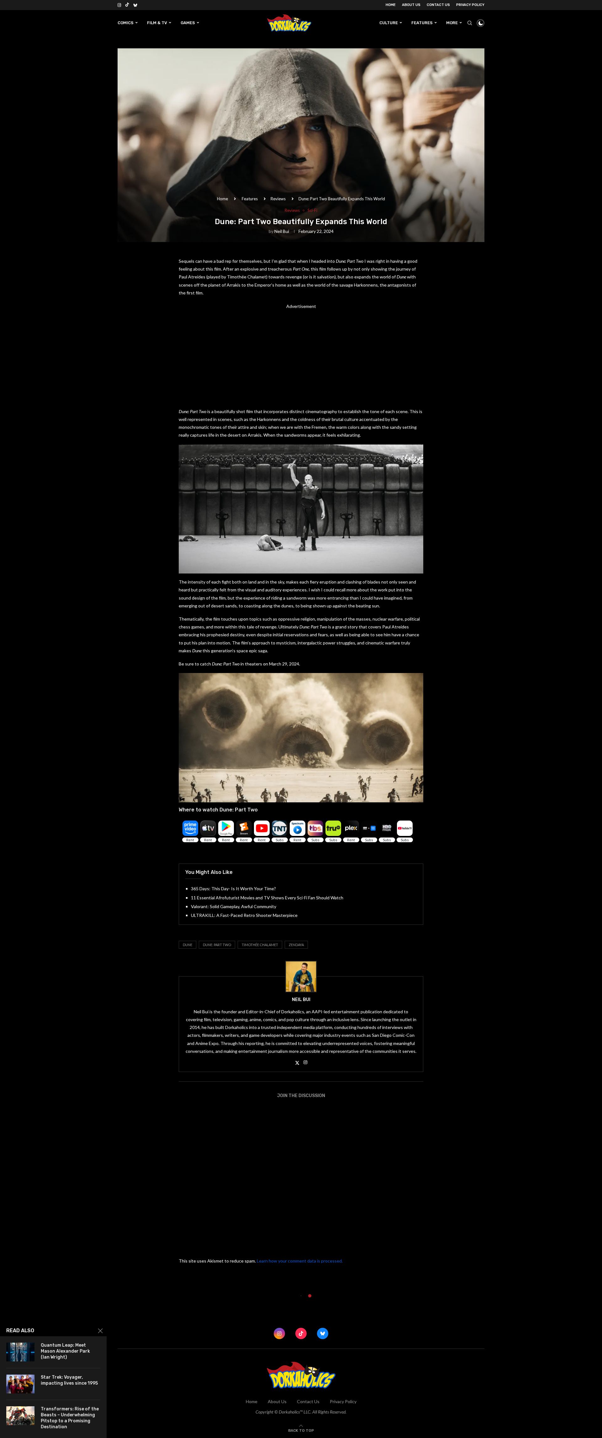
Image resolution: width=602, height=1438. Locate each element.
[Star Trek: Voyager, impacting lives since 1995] (20, 1384)
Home (391, 5)
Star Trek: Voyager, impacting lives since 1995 (69, 1380)
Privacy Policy (470, 5)
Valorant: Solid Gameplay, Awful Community (233, 906)
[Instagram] (119, 5)
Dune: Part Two (217, 945)
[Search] (470, 22)
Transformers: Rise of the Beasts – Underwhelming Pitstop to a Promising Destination (70, 1418)
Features (422, 22)
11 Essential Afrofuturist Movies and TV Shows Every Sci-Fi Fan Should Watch (267, 897)
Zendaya (296, 945)
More (452, 22)
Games (188, 22)
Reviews (278, 198)
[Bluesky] (135, 5)
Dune (187, 945)
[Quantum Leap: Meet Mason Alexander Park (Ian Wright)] (20, 1352)
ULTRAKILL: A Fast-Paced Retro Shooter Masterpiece (244, 915)
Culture (388, 22)
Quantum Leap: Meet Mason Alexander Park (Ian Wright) (66, 1351)
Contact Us (438, 5)
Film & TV (157, 22)
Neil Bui (281, 231)
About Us (411, 5)
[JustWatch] (189, 853)
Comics (126, 22)
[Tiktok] (127, 5)
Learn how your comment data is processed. (300, 1260)
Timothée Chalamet (260, 945)
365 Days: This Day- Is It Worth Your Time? (233, 888)
